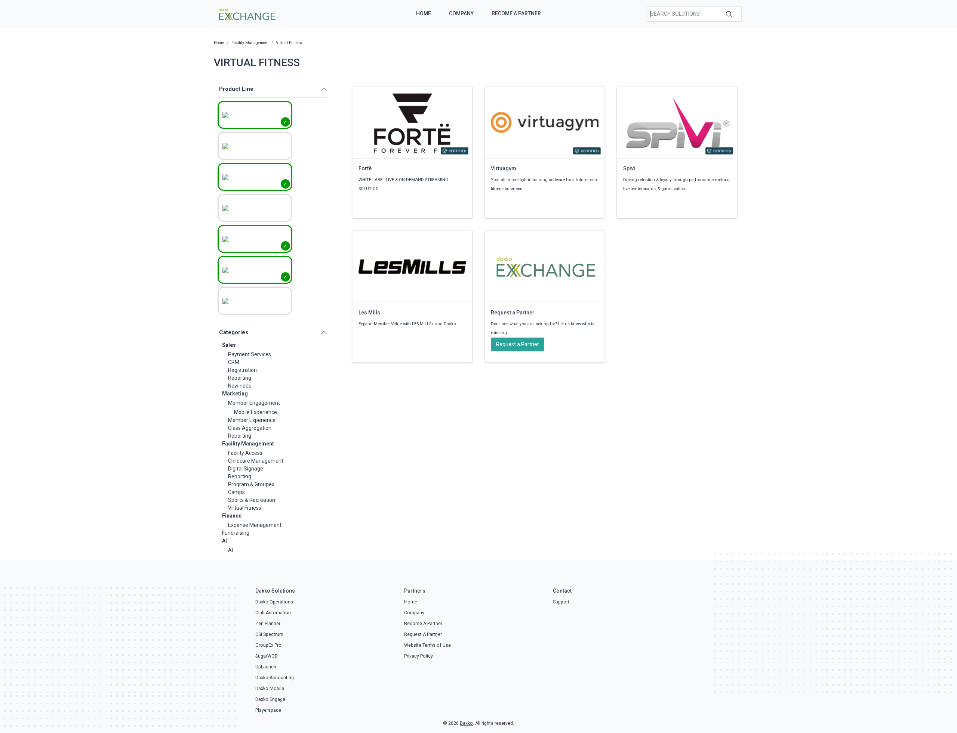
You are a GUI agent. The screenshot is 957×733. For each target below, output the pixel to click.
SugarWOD (266, 656)
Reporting (239, 378)
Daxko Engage (270, 699)
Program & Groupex (251, 484)
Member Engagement (254, 403)
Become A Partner (516, 13)
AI (224, 541)
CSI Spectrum (269, 634)
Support (561, 602)
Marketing (235, 394)
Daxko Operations (274, 602)
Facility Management (248, 444)
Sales (229, 345)
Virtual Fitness (244, 508)
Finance (231, 516)
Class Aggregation (249, 428)
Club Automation (273, 612)
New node (240, 386)
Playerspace (268, 710)
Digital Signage (245, 469)
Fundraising (235, 533)
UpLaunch (265, 667)
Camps (236, 492)
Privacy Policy (418, 656)
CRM (233, 362)
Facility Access (245, 453)
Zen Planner (267, 623)
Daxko (466, 723)
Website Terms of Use (427, 645)
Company (461, 13)
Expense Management (254, 525)
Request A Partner (423, 634)
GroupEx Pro (268, 645)
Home (423, 13)
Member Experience (252, 420)
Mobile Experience (255, 412)
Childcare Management (255, 461)
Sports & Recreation (251, 500)
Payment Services (249, 354)
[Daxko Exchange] (246, 13)
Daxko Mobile (269, 688)
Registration (242, 370)
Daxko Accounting (274, 677)
